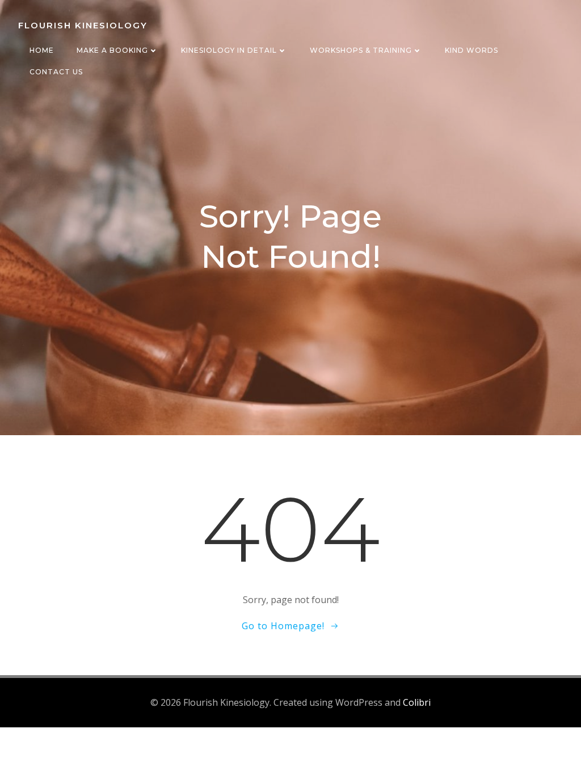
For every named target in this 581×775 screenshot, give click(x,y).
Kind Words (471, 50)
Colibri (417, 702)
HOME (42, 50)
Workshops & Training (361, 50)
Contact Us (56, 72)
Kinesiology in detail (229, 50)
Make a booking (112, 50)
